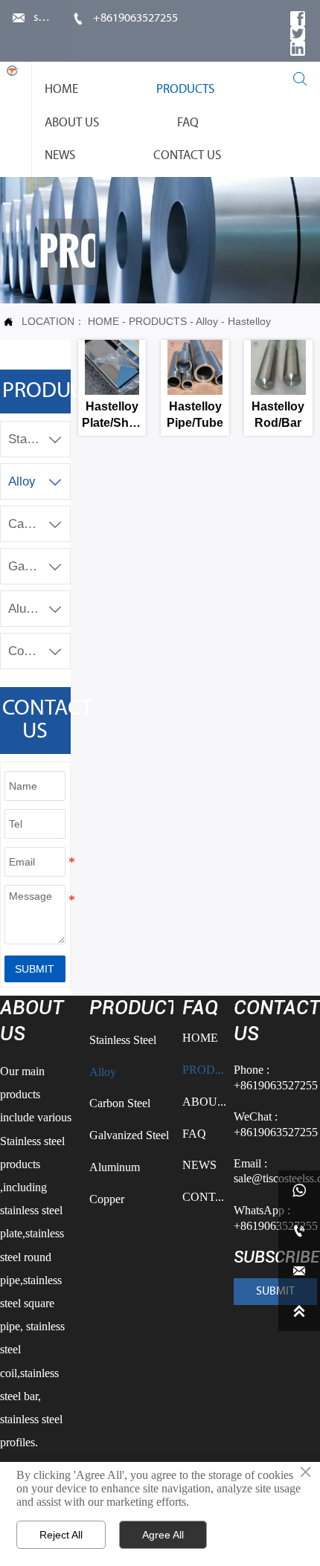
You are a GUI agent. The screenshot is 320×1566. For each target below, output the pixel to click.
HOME (103, 321)
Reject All (61, 1535)
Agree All (163, 1535)
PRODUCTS (158, 321)
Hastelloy (249, 321)
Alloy (207, 321)
